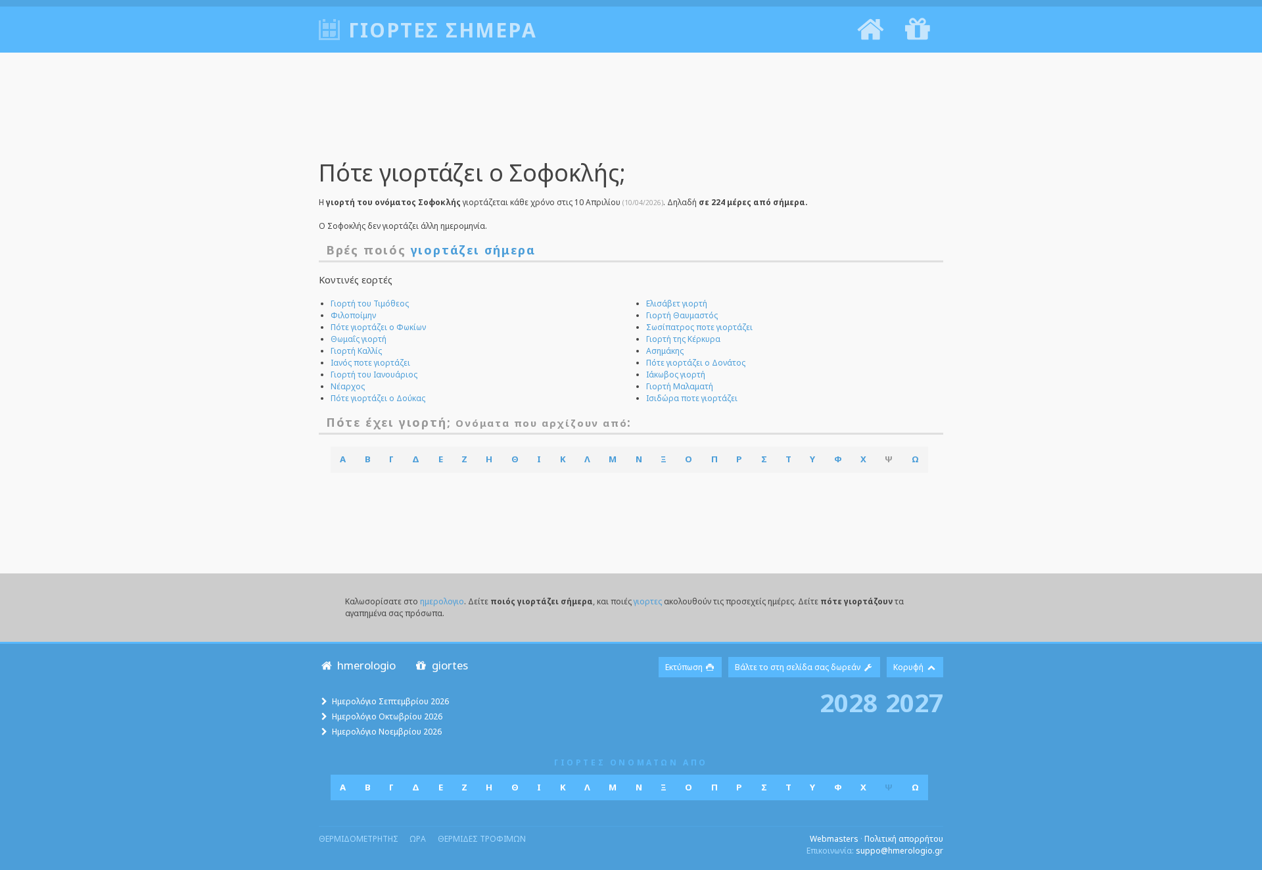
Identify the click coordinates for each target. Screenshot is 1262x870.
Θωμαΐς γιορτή (358, 339)
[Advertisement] (631, 115)
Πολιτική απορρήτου (903, 838)
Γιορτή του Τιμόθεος (370, 303)
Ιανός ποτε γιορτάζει (370, 362)
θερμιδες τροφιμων (482, 838)
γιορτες (648, 601)
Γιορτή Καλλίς (356, 350)
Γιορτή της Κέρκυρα (683, 339)
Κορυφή (909, 667)
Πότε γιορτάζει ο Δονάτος (695, 362)
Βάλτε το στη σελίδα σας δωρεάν (798, 667)
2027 (914, 702)
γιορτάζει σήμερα (473, 250)
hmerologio (365, 665)
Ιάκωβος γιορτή (675, 374)
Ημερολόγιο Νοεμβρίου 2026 (387, 731)
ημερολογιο (442, 601)
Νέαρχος (348, 386)
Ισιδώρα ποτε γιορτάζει (691, 398)
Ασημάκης (665, 350)
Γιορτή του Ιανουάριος (374, 374)
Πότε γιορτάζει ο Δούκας (378, 398)
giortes (448, 665)
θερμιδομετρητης (358, 838)
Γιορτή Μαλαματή (679, 386)
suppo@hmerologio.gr (899, 850)
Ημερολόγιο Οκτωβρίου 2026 (387, 716)
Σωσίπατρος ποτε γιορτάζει (699, 327)
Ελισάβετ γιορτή (676, 303)
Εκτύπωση (685, 667)
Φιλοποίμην (353, 315)
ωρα (417, 838)
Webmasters (834, 838)
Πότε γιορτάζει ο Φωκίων (378, 327)
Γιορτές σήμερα (442, 29)
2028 (848, 702)
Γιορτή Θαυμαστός (682, 315)
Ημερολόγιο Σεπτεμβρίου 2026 (390, 701)
